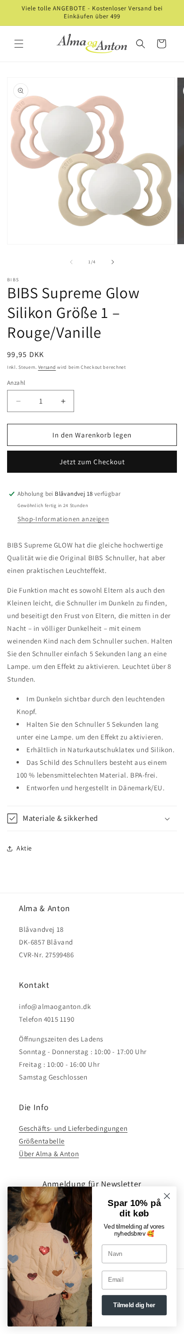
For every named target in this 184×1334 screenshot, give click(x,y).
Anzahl (16, 383)
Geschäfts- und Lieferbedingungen (73, 1128)
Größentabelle (42, 1140)
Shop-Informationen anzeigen (63, 519)
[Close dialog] (167, 1196)
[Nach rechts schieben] (112, 262)
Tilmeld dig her (134, 1305)
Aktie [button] (24, 848)
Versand (47, 367)
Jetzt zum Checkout (92, 461)
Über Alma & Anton (49, 1153)
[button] (18, 43)
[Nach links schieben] (71, 262)
